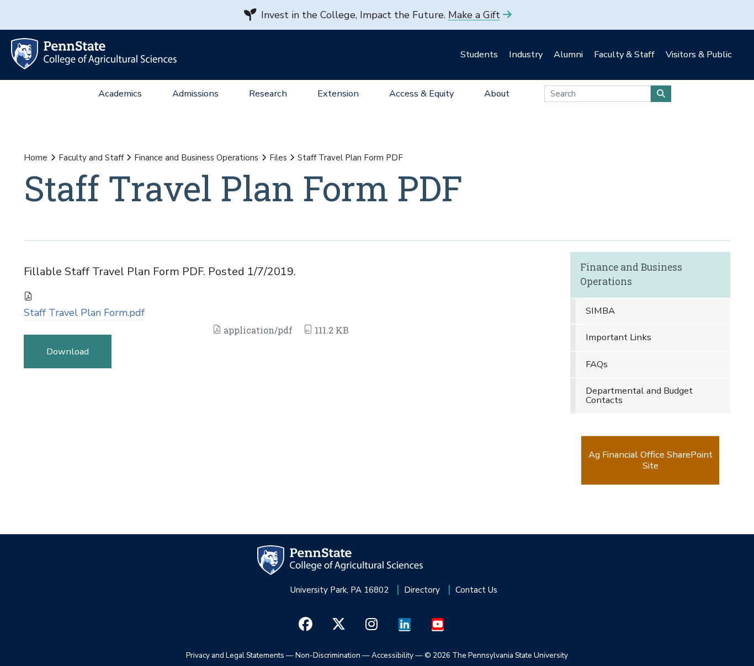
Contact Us (476, 589)
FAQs (597, 364)
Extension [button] (338, 93)
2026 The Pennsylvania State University (496, 655)
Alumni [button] (568, 54)
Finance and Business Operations (196, 157)
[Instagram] (372, 624)
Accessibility (392, 655)
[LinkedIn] (405, 624)
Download (67, 351)
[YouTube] (438, 624)
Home (35, 157)
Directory (422, 589)
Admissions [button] (195, 93)
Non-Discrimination (327, 655)
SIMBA (600, 310)
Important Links (618, 337)
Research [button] (268, 93)
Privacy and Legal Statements (235, 655)
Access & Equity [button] (421, 93)
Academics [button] (120, 93)
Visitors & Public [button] (699, 54)
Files (278, 157)
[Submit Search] (661, 93)
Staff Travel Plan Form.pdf (84, 312)
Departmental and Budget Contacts (639, 395)
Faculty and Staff (91, 157)
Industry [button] (526, 54)
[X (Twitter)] (338, 624)
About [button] (496, 93)
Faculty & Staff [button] (624, 54)
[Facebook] (305, 624)
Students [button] (479, 54)
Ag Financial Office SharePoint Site (650, 460)
